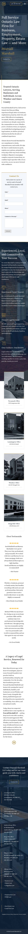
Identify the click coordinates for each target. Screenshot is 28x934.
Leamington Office (14, 442)
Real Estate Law (9, 906)
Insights (4, 914)
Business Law (9, 881)
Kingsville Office (14, 524)
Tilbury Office (8, 869)
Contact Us (6, 59)
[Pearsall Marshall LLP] (4, 4)
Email (6, 200)
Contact (24, 914)
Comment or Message (11, 216)
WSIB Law (8, 897)
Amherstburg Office (10, 825)
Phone (7, 208)
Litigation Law (9, 885)
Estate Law (8, 883)
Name (6, 192)
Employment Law (10, 895)
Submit (8, 231)
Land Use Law (9, 908)
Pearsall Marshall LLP (15, 931)
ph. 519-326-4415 (16, 4)
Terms (20, 914)
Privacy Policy (9, 914)
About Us (16, 914)
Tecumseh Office (14, 401)
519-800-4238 (8, 816)
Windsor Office (14, 483)
